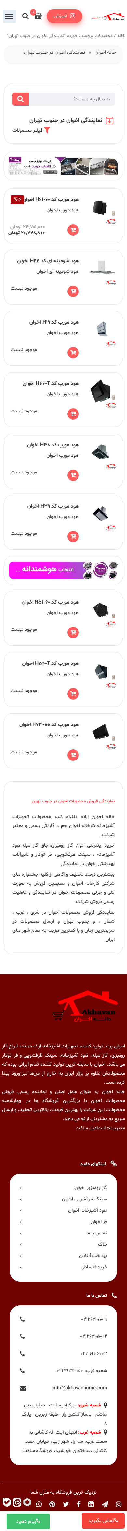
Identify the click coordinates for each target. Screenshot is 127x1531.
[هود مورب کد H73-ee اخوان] (63, 741)
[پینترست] (52, 1505)
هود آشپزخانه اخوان (87, 1210)
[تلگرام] (105, 1505)
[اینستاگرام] (118, 1505)
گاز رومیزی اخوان (90, 1187)
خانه (121, 36)
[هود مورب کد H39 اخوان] (63, 522)
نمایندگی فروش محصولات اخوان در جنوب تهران (73, 801)
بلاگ (102, 1244)
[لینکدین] (91, 1505)
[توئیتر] (66, 1505)
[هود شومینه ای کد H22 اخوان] (63, 277)
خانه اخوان (105, 52)
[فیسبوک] (78, 1505)
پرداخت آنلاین (93, 1255)
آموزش (61, 16)
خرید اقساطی (94, 1267)
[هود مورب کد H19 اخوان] (63, 338)
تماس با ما (96, 1233)
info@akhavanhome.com (80, 1388)
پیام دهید (26, 1521)
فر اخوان (99, 1221)
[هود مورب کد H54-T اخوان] (63, 679)
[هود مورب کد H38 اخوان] (63, 461)
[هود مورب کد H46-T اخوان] (63, 400)
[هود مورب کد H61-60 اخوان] (63, 216)
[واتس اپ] (39, 1505)
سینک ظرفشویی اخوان (84, 1199)
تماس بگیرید (101, 1520)
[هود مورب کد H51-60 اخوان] (63, 618)
